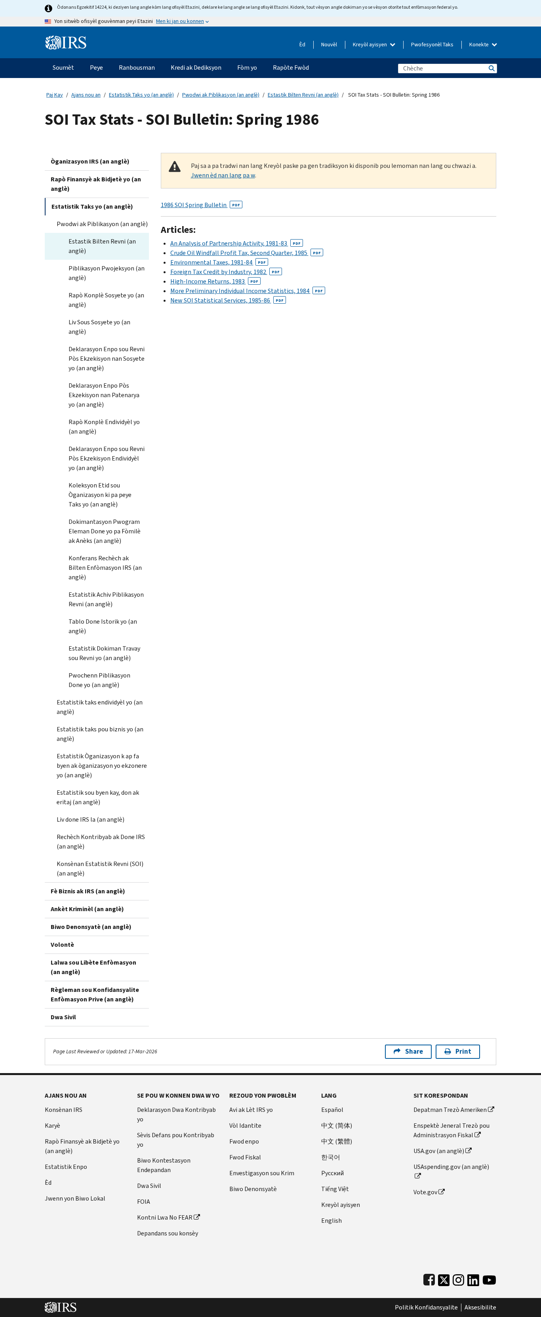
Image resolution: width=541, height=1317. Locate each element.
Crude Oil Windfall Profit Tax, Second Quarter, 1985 (245, 253)
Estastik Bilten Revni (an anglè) (303, 95)
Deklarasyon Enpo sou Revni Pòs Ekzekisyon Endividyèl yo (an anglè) (107, 458)
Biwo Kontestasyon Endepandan (163, 1165)
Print (463, 1051)
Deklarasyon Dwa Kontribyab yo (176, 1114)
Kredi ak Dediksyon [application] (196, 67)
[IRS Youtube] (489, 1278)
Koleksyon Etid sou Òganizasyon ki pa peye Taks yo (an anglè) (100, 494)
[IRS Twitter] (444, 1278)
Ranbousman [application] (137, 67)
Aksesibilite (480, 1307)
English (331, 1220)
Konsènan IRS (63, 1110)
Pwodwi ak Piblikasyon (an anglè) (220, 95)
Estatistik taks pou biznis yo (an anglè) (100, 734)
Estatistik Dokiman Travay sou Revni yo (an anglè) (104, 653)
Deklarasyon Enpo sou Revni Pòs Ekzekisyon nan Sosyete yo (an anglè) (107, 358)
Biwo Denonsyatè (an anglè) (91, 927)
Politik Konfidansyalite (426, 1307)
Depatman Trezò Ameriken (450, 1110)
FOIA (143, 1201)
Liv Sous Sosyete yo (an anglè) (99, 327)
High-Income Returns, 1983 (214, 281)
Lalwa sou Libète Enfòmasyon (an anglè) (93, 967)
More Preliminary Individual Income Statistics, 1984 (246, 291)
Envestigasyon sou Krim (261, 1173)
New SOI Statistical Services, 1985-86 (227, 300)
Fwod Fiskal (245, 1157)
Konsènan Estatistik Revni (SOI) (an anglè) (100, 868)
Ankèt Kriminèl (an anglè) (87, 909)
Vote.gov (425, 1192)
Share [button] (414, 1051)
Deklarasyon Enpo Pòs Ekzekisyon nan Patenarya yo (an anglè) (104, 395)
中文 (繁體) (336, 1141)
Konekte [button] (479, 44)
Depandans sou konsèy (167, 1233)
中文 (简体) (336, 1125)
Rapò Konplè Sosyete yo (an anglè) (106, 300)
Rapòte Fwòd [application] (291, 67)
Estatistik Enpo (66, 1167)
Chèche (491, 68)
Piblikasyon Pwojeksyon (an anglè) (107, 273)
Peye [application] (96, 67)
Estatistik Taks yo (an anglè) (141, 95)
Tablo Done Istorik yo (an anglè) (103, 626)
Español (332, 1110)
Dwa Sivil (63, 1017)
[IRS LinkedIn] (473, 1278)
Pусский (332, 1173)
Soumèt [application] (63, 67)
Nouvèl (329, 44)
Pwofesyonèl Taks (432, 44)
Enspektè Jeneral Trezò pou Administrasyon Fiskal (451, 1130)
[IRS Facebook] (429, 1278)
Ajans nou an (86, 95)
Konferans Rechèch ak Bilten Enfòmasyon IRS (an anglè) (105, 567)
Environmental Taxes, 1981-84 (218, 262)
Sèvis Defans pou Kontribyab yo (175, 1140)
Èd (302, 44)
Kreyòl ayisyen (370, 44)
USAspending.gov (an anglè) (451, 1167)
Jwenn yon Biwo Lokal (75, 1198)
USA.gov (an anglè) (438, 1151)
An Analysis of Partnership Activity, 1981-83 (235, 243)
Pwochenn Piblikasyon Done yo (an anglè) (99, 680)
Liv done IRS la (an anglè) (90, 819)
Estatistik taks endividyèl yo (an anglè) (100, 707)
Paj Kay (54, 95)
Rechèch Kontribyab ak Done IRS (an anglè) (101, 842)
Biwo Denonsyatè (253, 1189)
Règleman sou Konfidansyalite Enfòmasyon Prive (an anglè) (95, 994)
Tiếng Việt (335, 1189)
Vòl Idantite (245, 1125)
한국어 (330, 1157)
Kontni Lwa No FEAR (164, 1217)
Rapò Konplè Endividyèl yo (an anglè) (104, 427)
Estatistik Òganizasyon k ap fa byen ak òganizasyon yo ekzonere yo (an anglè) (102, 765)
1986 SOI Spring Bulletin (200, 205)
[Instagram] (458, 1278)
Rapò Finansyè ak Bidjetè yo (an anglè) (96, 184)
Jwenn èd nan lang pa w (223, 175)
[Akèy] (66, 39)
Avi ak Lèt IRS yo (251, 1110)
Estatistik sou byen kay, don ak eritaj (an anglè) (98, 797)
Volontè (62, 944)
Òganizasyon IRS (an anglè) (90, 161)
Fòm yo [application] (247, 67)
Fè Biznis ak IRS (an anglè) (88, 891)
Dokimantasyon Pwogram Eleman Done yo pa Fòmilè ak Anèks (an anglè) (105, 531)
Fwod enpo (244, 1141)
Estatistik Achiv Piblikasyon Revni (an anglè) (106, 599)
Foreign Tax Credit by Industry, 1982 (225, 272)
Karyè (52, 1125)
